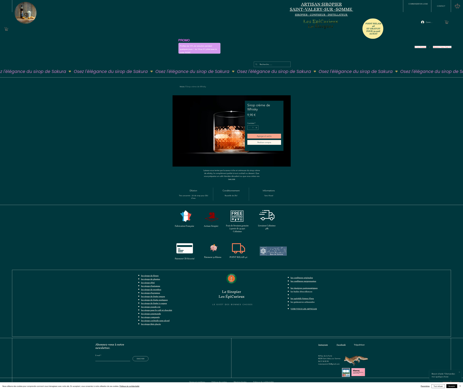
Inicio (182, 86)
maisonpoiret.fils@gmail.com (329, 364)
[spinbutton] (253, 127)
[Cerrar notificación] (459, 372)
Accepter (451, 386)
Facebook (341, 345)
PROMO (184, 40)
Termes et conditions (197, 382)
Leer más (231, 179)
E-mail (97, 355)
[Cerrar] (460, 386)
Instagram (323, 345)
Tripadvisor (359, 345)
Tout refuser (438, 386)
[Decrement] (249, 127)
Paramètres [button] (425, 386)
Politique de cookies (219, 382)
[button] (33, 21)
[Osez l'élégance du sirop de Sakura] (231, 71)
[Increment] (256, 127)
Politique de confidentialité (263, 382)
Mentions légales (240, 382)
